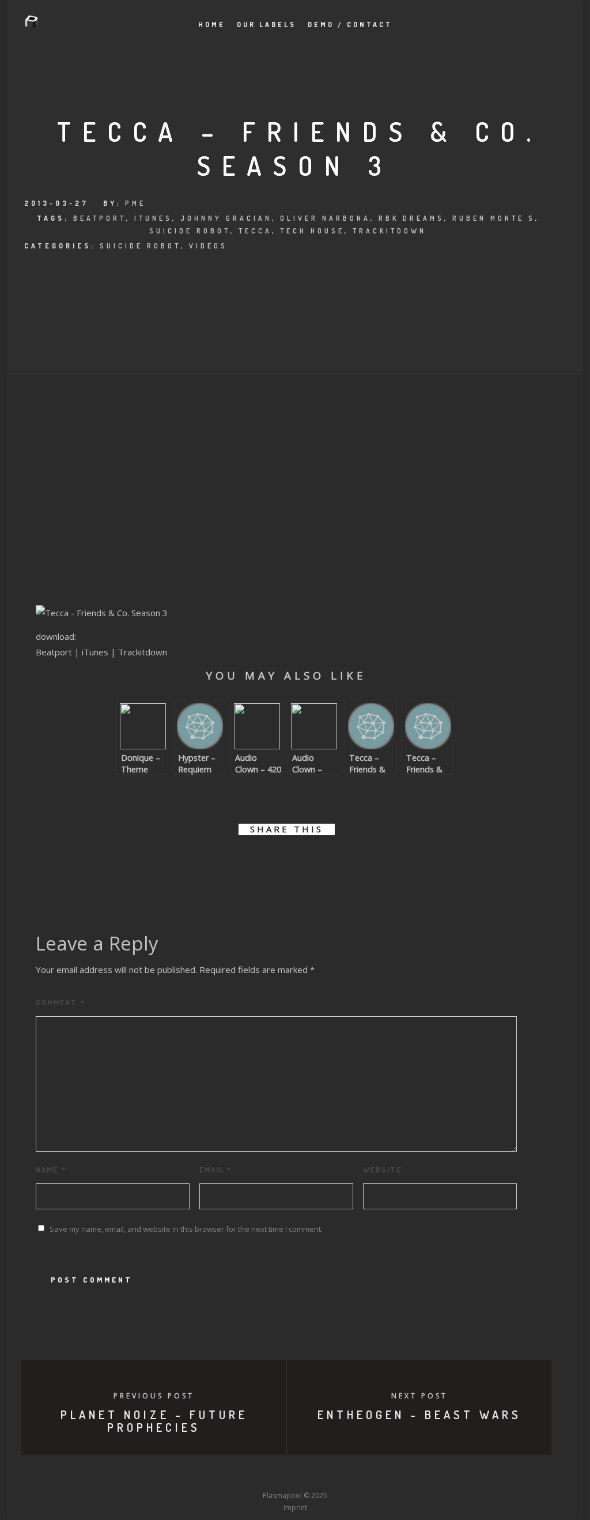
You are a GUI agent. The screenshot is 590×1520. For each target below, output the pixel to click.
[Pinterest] (359, 1474)
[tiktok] (380, 1474)
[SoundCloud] (337, 1474)
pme (135, 203)
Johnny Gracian (226, 218)
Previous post (154, 1396)
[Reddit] (316, 1474)
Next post (419, 1396)
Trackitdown (389, 231)
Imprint (295, 1508)
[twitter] (247, 863)
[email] (351, 863)
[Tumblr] (252, 1474)
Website (382, 1169)
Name (51, 1169)
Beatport (99, 218)
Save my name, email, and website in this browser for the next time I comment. (186, 1229)
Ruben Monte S (493, 218)
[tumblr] (325, 863)
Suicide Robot (189, 231)
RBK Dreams (411, 218)
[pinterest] (299, 863)
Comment (60, 1002)
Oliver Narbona (325, 218)
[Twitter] (231, 1474)
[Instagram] (273, 1474)
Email (215, 1169)
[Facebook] (209, 1474)
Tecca (255, 231)
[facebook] (222, 863)
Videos (208, 246)
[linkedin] (273, 863)
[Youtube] (295, 1474)
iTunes (153, 218)
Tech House (312, 231)
